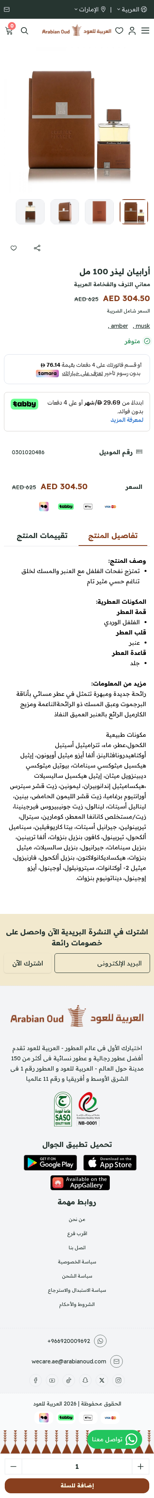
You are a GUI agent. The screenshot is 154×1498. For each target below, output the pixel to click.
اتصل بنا (77, 1247)
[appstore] (110, 1163)
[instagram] (118, 1380)
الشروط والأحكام (77, 1304)
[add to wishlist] (13, 248)
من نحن (77, 1219)
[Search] (24, 31)
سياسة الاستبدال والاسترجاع (77, 1290)
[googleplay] (50, 1163)
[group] (77, 120)
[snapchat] (85, 1380)
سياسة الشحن (77, 1276)
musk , (141, 325)
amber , (118, 325)
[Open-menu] (145, 30)
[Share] (37, 248)
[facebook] (35, 1380)
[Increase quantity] (140, 1466)
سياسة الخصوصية (77, 1262)
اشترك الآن (27, 963)
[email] (7, 9)
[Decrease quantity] (13, 1466)
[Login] (132, 31)
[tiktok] (68, 1380)
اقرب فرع (77, 1233)
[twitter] (102, 1380)
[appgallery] (80, 1182)
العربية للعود (47, 1403)
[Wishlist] (119, 31)
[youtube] (52, 1380)
